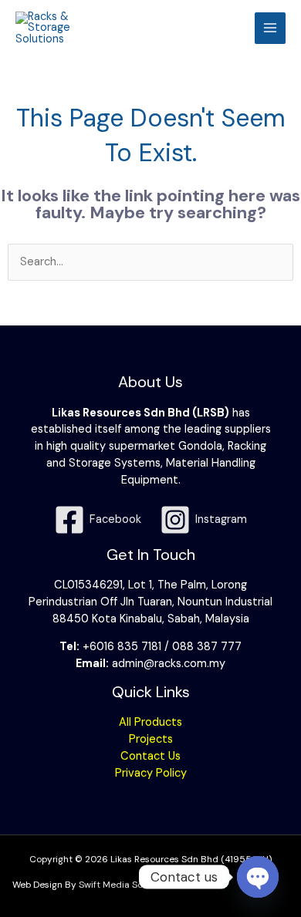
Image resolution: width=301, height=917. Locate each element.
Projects (151, 739)
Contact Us (150, 756)
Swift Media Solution (123, 884)
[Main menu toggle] (270, 27)
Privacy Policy (151, 773)
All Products (150, 722)
